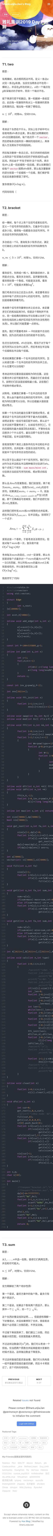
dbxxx (30, 1463)
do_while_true (8, 1477)
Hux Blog (26, 1521)
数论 (13, 1443)
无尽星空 (31, 1484)
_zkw (19, 1466)
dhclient (41, 1484)
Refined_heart (31, 1466)
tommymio (7, 1470)
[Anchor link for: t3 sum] (16, 1244)
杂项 (6, 1438)
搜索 (32, 1447)
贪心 (40, 1447)
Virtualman (22, 1477)
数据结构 (43, 1438)
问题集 (33, 1438)
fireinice (6, 1463)
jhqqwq (21, 1484)
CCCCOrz (7, 1473)
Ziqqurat (6, 1491)
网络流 (24, 1447)
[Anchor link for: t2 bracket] (22, 208)
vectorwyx (28, 1480)
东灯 (47, 1473)
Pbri (14, 1463)
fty (27, 1470)
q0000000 (34, 1477)
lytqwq (18, 1480)
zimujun (13, 1487)
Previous (14, 1381)
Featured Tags (9, 1431)
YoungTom (19, 1470)
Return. (38, 1463)
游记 (44, 1443)
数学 (13, 1438)
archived (15, 14)
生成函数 (13, 1447)
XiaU (15, 1491)
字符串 (35, 1443)
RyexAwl (38, 1487)
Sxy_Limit (44, 1466)
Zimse (5, 1487)
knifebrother (37, 1473)
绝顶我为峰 (7, 1480)
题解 (6, 14)
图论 (6, 1443)
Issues (25, 1400)
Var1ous (35, 1470)
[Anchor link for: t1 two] (15, 64)
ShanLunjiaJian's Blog (16, 4)
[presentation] (48, 79)
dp (5, 1447)
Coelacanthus (8, 1466)
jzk (45, 1463)
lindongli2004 (8, 1484)
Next (39, 1381)
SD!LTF (21, 1463)
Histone (44, 1470)
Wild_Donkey (25, 1487)
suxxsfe (39, 1480)
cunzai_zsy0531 (21, 1473)
